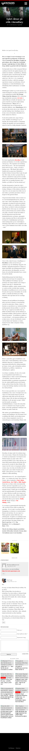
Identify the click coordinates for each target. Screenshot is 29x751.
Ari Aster (19, 98)
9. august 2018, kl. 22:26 (11, 581)
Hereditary (18, 160)
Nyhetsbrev (18, 748)
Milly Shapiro (22, 482)
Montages (4, 3)
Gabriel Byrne (6, 482)
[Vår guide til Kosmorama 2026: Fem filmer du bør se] (21, 663)
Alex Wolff (14, 482)
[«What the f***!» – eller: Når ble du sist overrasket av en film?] (7, 663)
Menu (25, 3)
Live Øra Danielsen (13, 24)
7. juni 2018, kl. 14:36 (11, 566)
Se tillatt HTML (25, 653)
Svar (4, 573)
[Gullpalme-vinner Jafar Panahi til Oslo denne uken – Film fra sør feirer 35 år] (21, 676)
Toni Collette (20, 480)
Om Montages (11, 748)
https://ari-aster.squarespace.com (11, 571)
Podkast (3, 677)
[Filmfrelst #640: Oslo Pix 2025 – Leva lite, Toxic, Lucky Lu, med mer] (7, 676)
